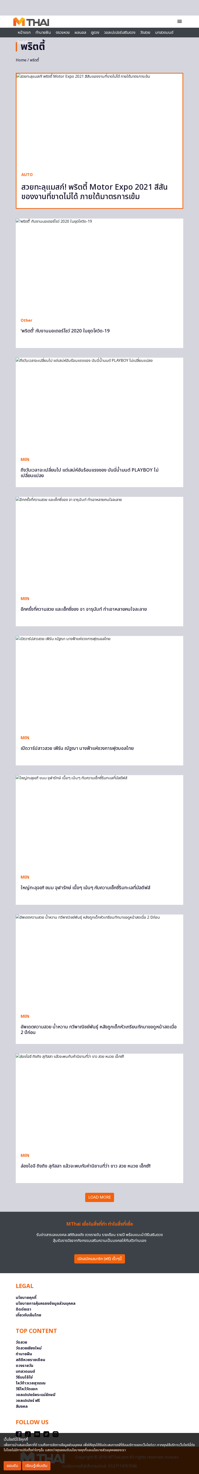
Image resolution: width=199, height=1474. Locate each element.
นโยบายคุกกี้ (26, 1298)
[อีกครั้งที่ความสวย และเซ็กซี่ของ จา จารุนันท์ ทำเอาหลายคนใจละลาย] (99, 544)
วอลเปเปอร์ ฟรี (28, 1401)
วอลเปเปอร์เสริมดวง (119, 32)
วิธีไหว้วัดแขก (27, 1389)
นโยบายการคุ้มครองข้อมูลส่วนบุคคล (45, 1303)
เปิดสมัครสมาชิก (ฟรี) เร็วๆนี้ (99, 1259)
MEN (25, 460)
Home (21, 60)
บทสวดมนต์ (164, 32)
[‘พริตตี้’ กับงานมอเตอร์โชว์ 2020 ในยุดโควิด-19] (99, 266)
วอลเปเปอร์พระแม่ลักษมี (35, 1395)
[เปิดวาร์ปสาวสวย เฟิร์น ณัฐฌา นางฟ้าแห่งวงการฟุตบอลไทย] (99, 683)
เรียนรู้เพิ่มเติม (36, 1466)
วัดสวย (145, 32)
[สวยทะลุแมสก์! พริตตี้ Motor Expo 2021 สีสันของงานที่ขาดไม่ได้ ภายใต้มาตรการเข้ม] (99, 120)
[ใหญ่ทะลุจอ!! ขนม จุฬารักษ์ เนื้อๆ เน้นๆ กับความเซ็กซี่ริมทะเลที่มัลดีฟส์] (99, 822)
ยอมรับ (12, 1466)
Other (26, 320)
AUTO (27, 175)
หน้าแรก (24, 32)
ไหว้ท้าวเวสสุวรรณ (31, 1383)
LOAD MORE (99, 1197)
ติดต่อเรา (23, 1309)
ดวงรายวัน (24, 1366)
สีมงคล (22, 1406)
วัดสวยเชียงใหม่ (28, 1348)
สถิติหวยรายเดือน (30, 1360)
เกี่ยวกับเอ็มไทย (28, 1315)
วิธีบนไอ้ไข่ (24, 1377)
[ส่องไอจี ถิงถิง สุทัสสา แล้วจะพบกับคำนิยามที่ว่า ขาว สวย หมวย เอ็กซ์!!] (99, 1101)
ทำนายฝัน (43, 32)
